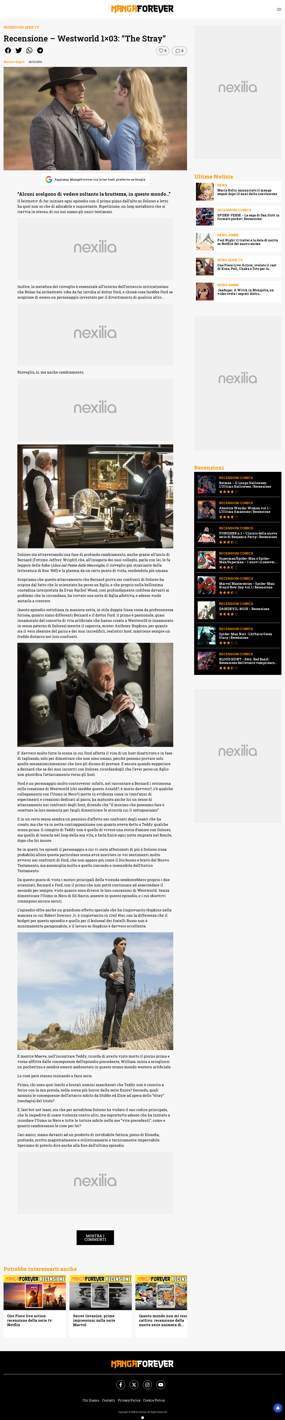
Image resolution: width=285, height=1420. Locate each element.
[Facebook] (118, 1382)
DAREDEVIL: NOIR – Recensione (244, 609)
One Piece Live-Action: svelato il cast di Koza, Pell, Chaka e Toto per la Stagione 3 (246, 267)
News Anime (228, 235)
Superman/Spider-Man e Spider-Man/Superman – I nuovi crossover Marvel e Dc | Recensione (247, 560)
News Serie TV (229, 260)
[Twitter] (131, 1382)
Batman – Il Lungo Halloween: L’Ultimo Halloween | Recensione (245, 484)
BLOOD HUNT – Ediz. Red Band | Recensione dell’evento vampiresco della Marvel (247, 661)
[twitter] (18, 53)
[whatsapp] (29, 53)
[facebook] (8, 53)
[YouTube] (158, 1382)
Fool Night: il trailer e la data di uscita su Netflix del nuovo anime (247, 242)
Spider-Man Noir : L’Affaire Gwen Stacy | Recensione (245, 635)
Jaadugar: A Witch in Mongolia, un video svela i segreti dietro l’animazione (245, 292)
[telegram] (40, 53)
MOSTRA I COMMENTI (95, 1237)
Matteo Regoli (14, 62)
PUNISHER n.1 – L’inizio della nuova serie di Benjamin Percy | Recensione (248, 535)
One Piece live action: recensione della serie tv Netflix (29, 1320)
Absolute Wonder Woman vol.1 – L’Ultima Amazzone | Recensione (245, 510)
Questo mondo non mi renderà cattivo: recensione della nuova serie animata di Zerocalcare (166, 1320)
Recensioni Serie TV (21, 27)
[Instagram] (145, 1382)
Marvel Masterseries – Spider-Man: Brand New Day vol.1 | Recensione (247, 585)
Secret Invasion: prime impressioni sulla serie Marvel (94, 1320)
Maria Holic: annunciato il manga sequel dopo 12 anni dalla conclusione (247, 192)
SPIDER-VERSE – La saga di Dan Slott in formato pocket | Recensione (248, 217)
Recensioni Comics (234, 210)
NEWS (222, 185)
